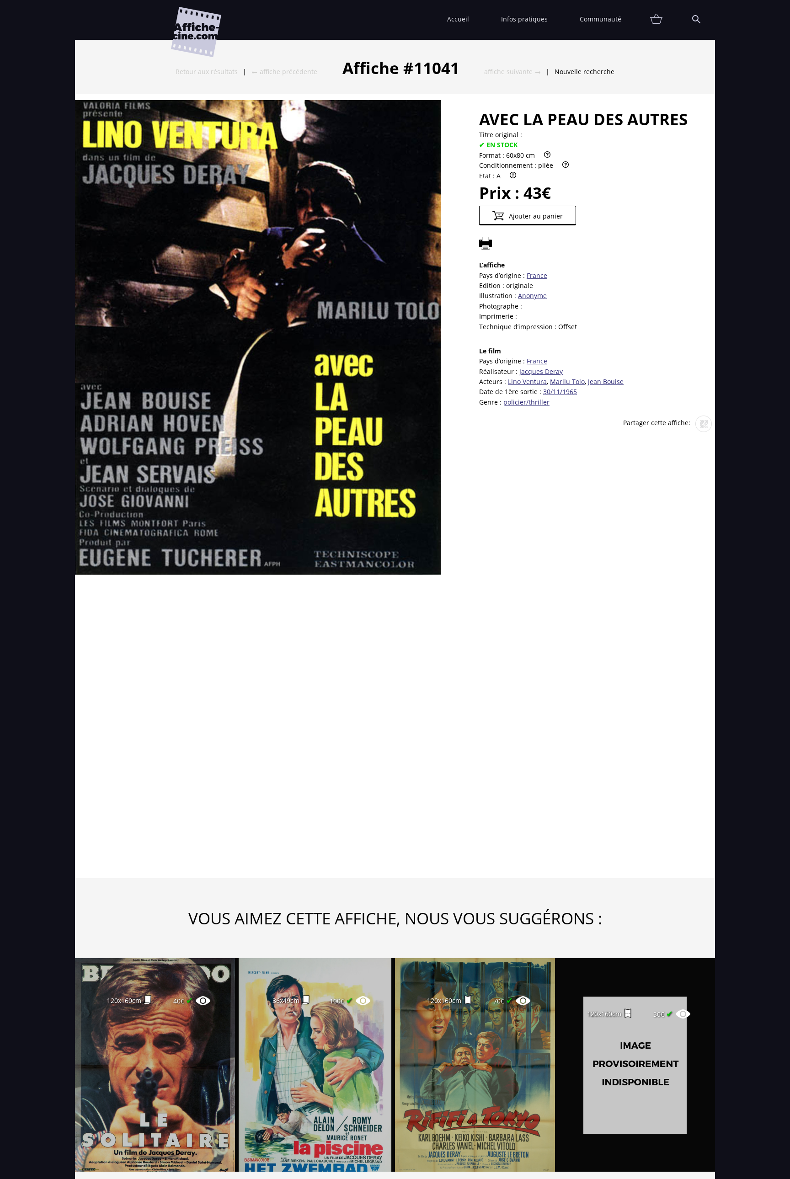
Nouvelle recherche (584, 71)
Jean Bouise (606, 381)
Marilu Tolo (567, 381)
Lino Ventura (527, 381)
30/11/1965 (560, 391)
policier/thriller (526, 402)
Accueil (458, 19)
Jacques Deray (541, 371)
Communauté (600, 19)
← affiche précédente (284, 71)
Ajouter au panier (535, 216)
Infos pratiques (524, 19)
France (537, 275)
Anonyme (532, 295)
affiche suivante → (512, 71)
